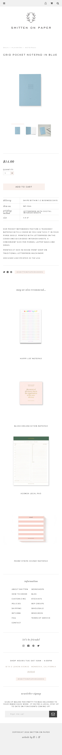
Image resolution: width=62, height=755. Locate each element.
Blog (34, 594)
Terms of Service (40, 618)
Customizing (19, 599)
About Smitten (20, 589)
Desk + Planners (13, 47)
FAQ (14, 618)
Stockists (36, 599)
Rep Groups (37, 603)
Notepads (30, 47)
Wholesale (37, 608)
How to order (19, 594)
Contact (16, 622)
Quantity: (8, 169)
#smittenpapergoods (30, 272)
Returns (16, 613)
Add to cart (24, 187)
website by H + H (31, 737)
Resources (37, 613)
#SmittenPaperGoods (31, 679)
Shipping (17, 608)
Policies (16, 603)
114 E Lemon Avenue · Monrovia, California (31, 669)
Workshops (37, 589)
